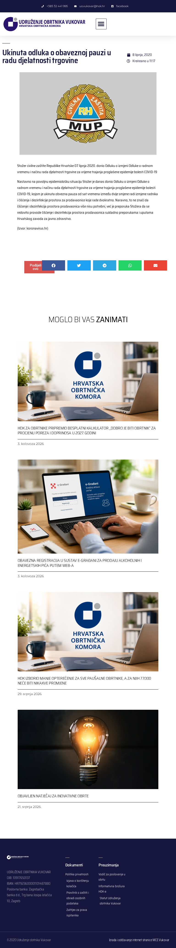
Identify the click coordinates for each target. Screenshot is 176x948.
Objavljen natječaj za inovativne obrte (53, 796)
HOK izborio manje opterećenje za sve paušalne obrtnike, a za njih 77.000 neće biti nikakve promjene (84, 681)
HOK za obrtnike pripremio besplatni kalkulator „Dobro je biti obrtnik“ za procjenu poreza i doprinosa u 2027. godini (87, 430)
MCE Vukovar (161, 939)
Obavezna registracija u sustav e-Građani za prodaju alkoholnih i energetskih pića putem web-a (80, 563)
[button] (101, 24)
